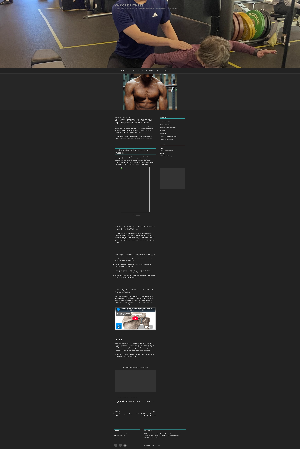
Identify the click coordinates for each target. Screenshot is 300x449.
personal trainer (130, 400)
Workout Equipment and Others (168, 136)
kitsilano (120, 400)
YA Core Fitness (129, 5)
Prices (128, 70)
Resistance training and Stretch (128, 397)
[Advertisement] (135, 381)
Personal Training (165, 70)
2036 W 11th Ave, (164, 155)
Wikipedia (138, 215)
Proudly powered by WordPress (152, 445)
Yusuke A (131, 117)
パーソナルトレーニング (152, 70)
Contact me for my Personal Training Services (135, 367)
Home (116, 70)
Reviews (162, 130)
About (122, 70)
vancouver (120, 401)
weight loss (129, 401)
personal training (142, 400)
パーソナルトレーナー (138, 401)
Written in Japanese (165, 139)
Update (162, 133)
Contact (140, 70)
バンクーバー (122, 402)
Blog (134, 70)
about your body (164, 121)
